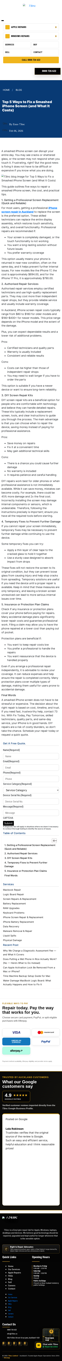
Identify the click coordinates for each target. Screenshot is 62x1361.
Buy (35, 45)
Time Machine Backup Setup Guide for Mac (26, 976)
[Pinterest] (20, 1344)
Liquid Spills (9, 935)
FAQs (10, 1276)
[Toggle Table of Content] (53, 840)
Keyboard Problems (13, 912)
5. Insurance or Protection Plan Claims (25, 870)
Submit (8, 823)
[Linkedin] (26, 1344)
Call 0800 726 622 (31, 60)
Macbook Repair (12, 889)
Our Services (14, 1269)
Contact (37, 52)
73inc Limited (13, 1356)
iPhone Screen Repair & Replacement (23, 917)
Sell (7, 52)
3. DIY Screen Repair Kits (18, 858)
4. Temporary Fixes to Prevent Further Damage (25, 864)
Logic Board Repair (13, 894)
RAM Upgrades (11, 908)
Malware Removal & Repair (17, 931)
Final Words (11, 875)
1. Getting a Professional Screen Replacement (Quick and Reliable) (29, 847)
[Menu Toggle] (2, 20)
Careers (11, 1285)
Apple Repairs (18, 27)
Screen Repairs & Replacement (19, 899)
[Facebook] (4, 1344)
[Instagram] (15, 1344)
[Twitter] (10, 1344)
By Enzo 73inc (17, 124)
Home (6, 89)
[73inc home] (10, 1221)
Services (9, 45)
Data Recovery (11, 926)
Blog (19, 89)
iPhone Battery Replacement (18, 921)
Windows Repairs (20, 36)
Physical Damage (12, 940)
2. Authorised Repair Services (20, 853)
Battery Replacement (14, 903)
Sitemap (7, 1358)
